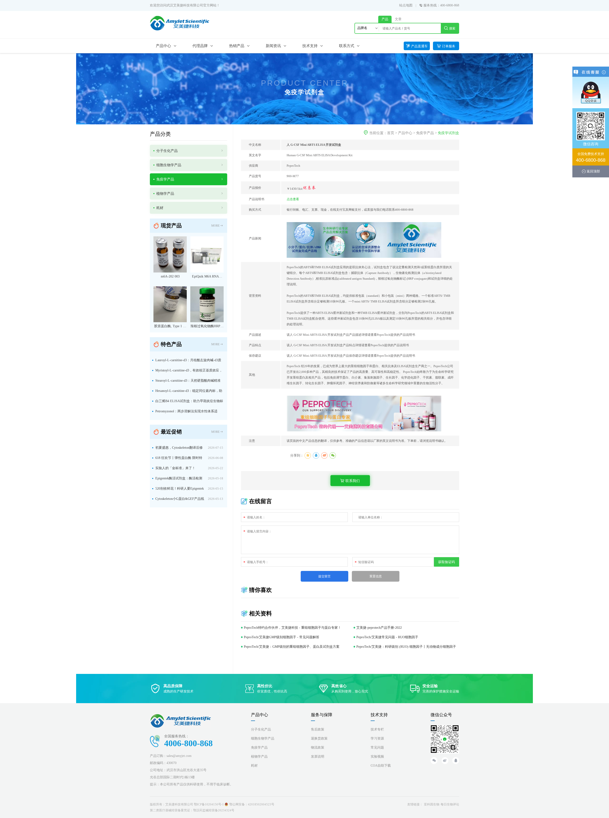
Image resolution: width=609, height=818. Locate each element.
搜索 (452, 28)
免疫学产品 (425, 133)
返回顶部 (593, 171)
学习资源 (377, 738)
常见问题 (377, 747)
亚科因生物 (431, 804)
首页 (390, 133)
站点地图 (406, 5)
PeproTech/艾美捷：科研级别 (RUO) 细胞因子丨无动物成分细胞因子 (406, 646)
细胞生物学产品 (262, 738)
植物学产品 (259, 756)
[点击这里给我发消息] (590, 92)
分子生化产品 (261, 729)
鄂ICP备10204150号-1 (209, 804)
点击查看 (293, 199)
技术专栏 (377, 729)
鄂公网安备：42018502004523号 (251, 804)
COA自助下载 (381, 765)
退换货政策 (319, 738)
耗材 (254, 765)
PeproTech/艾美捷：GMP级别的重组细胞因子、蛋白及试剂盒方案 (291, 646)
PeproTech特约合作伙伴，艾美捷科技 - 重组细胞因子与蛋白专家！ (292, 627)
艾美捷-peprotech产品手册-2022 (379, 627)
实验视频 (377, 756)
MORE (215, 225)
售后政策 (317, 729)
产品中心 (405, 133)
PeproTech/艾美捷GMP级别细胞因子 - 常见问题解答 (281, 637)
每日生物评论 (450, 804)
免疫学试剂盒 (448, 133)
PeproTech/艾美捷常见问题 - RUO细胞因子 (387, 637)
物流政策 (317, 747)
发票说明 (317, 756)
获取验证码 (446, 562)
